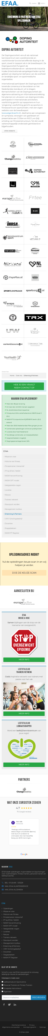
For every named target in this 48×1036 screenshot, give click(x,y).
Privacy (31, 1025)
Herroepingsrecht (29, 1027)
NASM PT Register (11, 533)
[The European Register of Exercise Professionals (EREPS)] (31, 602)
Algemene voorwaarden (11, 1027)
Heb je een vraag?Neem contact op (24, 386)
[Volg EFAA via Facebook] (4, 1004)
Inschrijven (38, 997)
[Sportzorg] (38, 790)
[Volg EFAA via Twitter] (9, 1004)
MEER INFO (24, 660)
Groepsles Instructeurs (12, 988)
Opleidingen (8, 909)
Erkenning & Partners (13, 514)
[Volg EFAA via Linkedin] (15, 1004)
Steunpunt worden (12, 504)
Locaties (7, 490)
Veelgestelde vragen (12, 485)
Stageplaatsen (10, 528)
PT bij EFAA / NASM (12, 471)
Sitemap (43, 1027)
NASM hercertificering (13, 476)
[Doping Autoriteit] (24, 40)
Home (12, 375)
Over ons (19, 375)
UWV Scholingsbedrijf (13, 519)
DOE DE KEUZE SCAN (24, 572)
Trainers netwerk (11, 500)
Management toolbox (13, 509)
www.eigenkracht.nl (11, 113)
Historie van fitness (12, 461)
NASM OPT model (11, 481)
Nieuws (7, 495)
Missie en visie (10, 457)
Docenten (8, 523)
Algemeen (7, 992)
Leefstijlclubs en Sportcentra (14, 982)
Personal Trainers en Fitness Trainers (17, 985)
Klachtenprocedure (19, 1025)
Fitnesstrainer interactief (14, 466)
